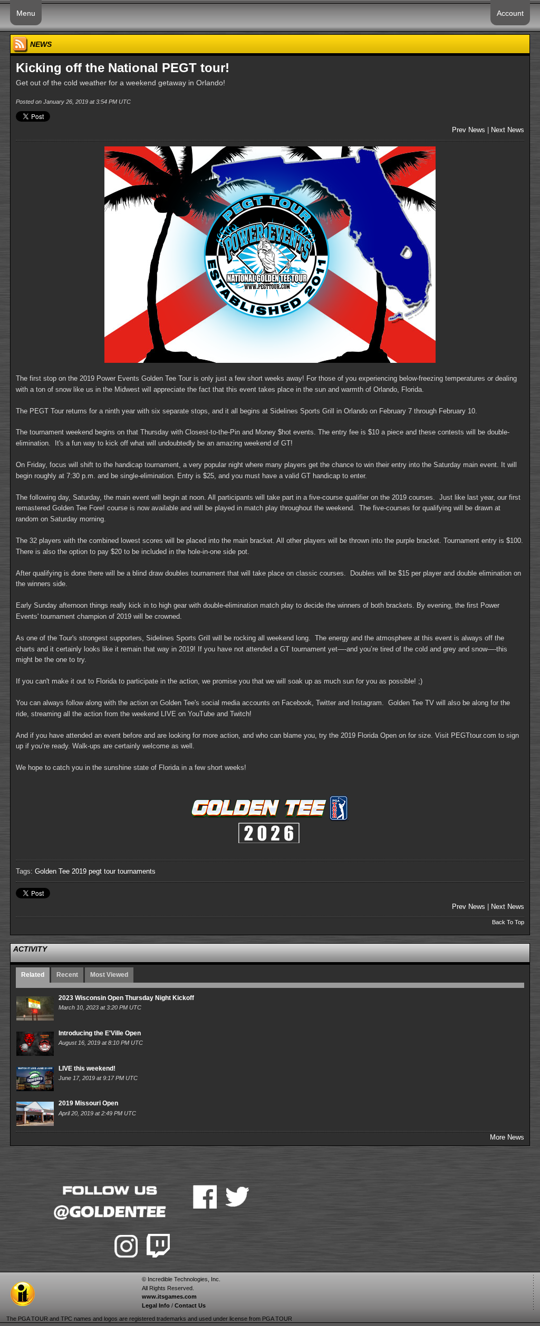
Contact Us (190, 1305)
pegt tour (102, 871)
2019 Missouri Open (88, 1103)
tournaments (137, 871)
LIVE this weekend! (87, 1068)
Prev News (468, 130)
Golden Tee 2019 (60, 871)
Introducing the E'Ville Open (100, 1033)
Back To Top (508, 922)
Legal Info (156, 1305)
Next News (507, 130)
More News (507, 1137)
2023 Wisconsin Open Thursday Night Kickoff (126, 998)
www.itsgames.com (169, 1296)
